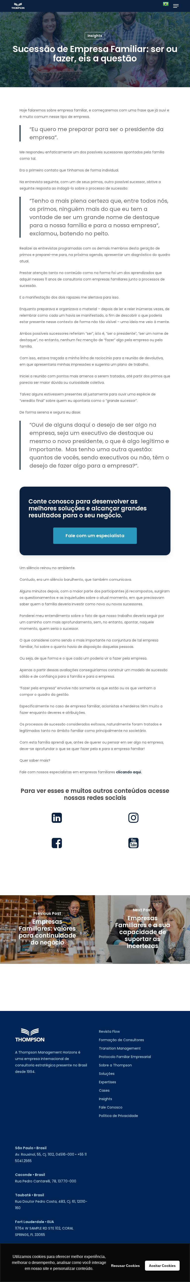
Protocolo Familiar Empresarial (125, 1056)
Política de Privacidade (118, 1115)
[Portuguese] (166, 6)
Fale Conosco (110, 1107)
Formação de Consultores (121, 1039)
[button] (176, 5)
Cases (104, 1090)
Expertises (107, 1082)
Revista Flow (109, 1031)
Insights (95, 35)
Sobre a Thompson (115, 1065)
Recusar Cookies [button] (125, 1266)
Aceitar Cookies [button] (162, 1266)
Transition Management (120, 1048)
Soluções (107, 1073)
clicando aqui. (129, 772)
